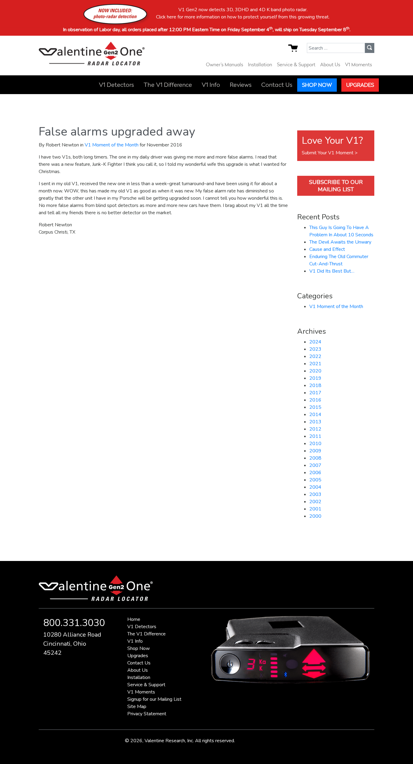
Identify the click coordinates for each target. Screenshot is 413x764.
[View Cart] (297, 50)
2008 (315, 458)
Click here (166, 17)
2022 (315, 356)
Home (133, 619)
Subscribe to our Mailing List (336, 185)
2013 (315, 421)
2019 (315, 378)
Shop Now (317, 84)
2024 (315, 342)
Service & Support (296, 64)
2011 (315, 436)
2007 (315, 465)
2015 (315, 407)
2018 (315, 385)
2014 (315, 414)
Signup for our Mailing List (154, 699)
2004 (315, 487)
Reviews (241, 84)
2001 (315, 509)
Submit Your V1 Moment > (330, 152)
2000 (315, 516)
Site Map (136, 706)
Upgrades (360, 84)
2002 (315, 501)
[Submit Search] (369, 48)
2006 (315, 472)
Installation (260, 64)
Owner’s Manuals (224, 64)
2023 (315, 349)
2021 (315, 363)
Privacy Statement (146, 713)
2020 (315, 371)
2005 (315, 480)
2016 (315, 400)
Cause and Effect (327, 249)
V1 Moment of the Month (111, 145)
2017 (315, 392)
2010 (315, 443)
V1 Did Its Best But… (331, 271)
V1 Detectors (116, 84)
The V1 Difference (168, 84)
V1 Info (211, 84)
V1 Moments (358, 64)
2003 (315, 494)
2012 (315, 429)
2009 (315, 451)
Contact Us (276, 84)
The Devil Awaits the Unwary (340, 242)
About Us (330, 64)
